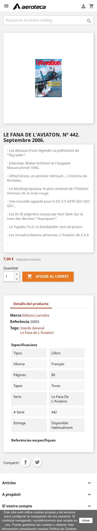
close (86, 520)
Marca (15, 315)
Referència (19, 321)
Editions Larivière (35, 315)
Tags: (14, 328)
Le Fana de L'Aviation (37, 332)
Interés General (32, 328)
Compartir (25, 462)
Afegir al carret (48, 276)
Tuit (37, 462)
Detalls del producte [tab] (31, 303)
